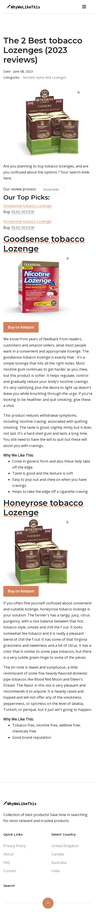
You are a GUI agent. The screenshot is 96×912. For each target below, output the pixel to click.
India (55, 870)
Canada (57, 854)
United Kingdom (64, 845)
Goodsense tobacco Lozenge (27, 205)
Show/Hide (51, 189)
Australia (58, 862)
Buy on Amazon (21, 327)
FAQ (6, 862)
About (8, 854)
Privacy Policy (14, 845)
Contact (9, 870)
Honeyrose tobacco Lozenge (27, 221)
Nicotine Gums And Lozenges (44, 77)
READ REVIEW (22, 211)
